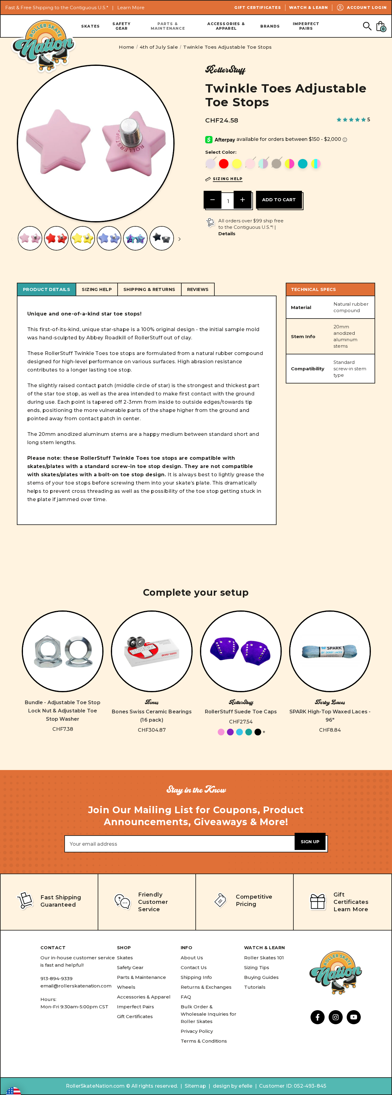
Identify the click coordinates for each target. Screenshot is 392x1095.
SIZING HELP (97, 289)
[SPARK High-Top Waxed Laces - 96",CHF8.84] (330, 651)
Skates (90, 26)
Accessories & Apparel (226, 26)
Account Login (367, 7)
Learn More (131, 7)
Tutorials (255, 987)
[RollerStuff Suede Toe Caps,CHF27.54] (241, 651)
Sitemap (195, 1086)
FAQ (186, 997)
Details (227, 233)
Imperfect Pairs (306, 26)
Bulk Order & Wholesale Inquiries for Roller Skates (208, 1014)
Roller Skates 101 (264, 958)
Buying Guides (261, 977)
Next (179, 239)
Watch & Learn (308, 7)
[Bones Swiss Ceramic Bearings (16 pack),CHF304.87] (151, 651)
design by (225, 1086)
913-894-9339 (56, 978)
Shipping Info (196, 977)
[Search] (367, 26)
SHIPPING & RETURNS (149, 289)
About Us (192, 958)
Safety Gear (121, 26)
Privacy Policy (197, 1031)
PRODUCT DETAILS (46, 289)
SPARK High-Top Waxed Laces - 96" (330, 716)
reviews (198, 289)
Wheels (126, 987)
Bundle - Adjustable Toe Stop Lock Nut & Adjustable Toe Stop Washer (62, 711)
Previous (12, 239)
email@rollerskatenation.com (75, 986)
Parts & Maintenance (168, 26)
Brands (270, 26)
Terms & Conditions (204, 1041)
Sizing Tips (256, 967)
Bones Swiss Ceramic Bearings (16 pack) (151, 716)
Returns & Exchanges (206, 987)
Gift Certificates (257, 7)
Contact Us (194, 967)
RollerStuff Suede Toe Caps (241, 712)
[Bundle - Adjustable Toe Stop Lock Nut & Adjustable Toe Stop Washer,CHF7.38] (62, 651)
